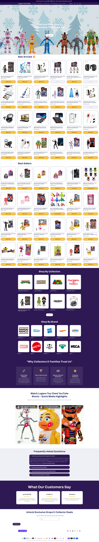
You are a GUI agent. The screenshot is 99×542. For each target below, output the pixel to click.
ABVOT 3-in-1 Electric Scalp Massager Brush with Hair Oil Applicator (90, 127)
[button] (75, 3)
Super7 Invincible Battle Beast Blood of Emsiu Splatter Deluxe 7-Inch (41, 153)
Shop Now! (49, 35)
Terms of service (56, 540)
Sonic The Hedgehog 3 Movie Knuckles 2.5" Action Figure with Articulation (73, 259)
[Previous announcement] (3, 1)
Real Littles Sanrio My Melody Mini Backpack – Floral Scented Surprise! (56, 183)
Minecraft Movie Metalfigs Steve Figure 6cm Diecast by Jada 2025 (41, 259)
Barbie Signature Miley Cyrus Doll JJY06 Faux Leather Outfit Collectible (90, 153)
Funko (32, 337)
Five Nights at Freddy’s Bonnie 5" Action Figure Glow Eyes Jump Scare (57, 234)
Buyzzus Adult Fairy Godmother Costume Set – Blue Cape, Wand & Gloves (74, 102)
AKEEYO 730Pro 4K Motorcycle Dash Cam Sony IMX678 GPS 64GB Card (7, 153)
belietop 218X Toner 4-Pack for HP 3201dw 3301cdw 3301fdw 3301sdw (40, 127)
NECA (71, 353)
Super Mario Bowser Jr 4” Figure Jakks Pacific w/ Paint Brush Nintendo (74, 209)
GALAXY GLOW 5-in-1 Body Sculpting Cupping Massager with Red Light (24, 153)
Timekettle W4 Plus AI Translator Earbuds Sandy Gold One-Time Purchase (41, 77)
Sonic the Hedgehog (37, 290)
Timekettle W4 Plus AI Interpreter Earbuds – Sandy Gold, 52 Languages (89, 102)
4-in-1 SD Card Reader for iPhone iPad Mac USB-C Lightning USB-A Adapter (7, 102)
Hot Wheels (59, 337)
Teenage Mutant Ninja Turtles (23, 290)
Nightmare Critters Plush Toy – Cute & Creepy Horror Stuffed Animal (90, 183)
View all (49, 314)
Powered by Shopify (39, 540)
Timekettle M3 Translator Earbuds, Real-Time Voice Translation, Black (90, 77)
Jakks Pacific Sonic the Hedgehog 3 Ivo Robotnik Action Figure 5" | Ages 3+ (41, 209)
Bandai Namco (20, 337)
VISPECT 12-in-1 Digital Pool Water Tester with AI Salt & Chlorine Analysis (74, 127)
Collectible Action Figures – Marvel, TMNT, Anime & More (24, 310)
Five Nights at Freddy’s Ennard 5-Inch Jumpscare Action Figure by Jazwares (40, 102)
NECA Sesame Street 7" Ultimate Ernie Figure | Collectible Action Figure (57, 259)
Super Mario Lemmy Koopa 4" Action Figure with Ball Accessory (73, 234)
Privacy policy (50, 540)
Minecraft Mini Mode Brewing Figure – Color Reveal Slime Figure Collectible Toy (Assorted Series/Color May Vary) (57, 209)
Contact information (69, 540)
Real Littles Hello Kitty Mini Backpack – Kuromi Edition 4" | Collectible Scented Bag (8, 183)
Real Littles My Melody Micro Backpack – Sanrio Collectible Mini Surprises (24, 209)
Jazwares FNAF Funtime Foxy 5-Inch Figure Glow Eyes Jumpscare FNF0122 (73, 153)
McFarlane (46, 353)
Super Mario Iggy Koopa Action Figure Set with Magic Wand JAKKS (24, 234)
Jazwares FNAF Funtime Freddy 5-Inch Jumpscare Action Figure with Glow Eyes (57, 102)
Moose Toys (59, 353)
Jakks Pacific (72, 337)
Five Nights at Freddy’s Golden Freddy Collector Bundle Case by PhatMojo (7, 259)
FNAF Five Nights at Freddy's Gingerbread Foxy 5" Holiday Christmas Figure (90, 234)
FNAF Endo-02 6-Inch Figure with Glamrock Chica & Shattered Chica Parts (74, 77)
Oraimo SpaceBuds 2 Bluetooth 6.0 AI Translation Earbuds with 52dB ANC (7, 127)
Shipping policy (62, 540)
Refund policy (45, 540)
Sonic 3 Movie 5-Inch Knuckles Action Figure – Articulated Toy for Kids (7, 209)
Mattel (32, 353)
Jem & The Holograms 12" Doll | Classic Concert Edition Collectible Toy (24, 259)
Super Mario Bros (53, 290)
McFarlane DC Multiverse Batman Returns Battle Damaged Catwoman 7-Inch (57, 153)
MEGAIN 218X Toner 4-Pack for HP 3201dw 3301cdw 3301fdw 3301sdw (56, 127)
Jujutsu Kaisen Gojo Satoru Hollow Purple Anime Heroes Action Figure (8, 234)
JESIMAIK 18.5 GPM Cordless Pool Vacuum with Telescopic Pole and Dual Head (24, 102)
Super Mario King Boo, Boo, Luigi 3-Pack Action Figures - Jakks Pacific (41, 234)
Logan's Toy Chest (32, 540)
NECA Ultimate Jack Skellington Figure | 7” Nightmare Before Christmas (74, 183)
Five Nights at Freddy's (70, 290)
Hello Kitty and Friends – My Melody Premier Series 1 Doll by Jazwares (89, 209)
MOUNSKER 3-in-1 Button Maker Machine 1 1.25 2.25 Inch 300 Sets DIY (24, 77)
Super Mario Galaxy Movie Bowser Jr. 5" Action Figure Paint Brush (90, 259)
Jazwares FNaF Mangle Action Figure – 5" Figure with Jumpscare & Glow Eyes (24, 183)
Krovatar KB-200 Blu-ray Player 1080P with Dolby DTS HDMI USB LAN (24, 127)
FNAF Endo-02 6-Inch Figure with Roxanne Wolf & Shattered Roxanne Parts (57, 77)
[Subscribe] (58, 519)
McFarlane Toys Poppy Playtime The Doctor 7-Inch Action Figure (7, 77)
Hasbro (45, 337)
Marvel (19, 353)
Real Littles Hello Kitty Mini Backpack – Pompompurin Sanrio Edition (41, 183)
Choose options (90, 188)
